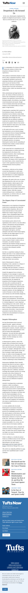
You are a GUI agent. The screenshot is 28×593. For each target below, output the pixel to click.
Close (5, 589)
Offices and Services (15, 565)
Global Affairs (14, 8)
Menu (24, 3)
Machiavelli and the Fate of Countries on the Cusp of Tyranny (18, 464)
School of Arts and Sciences (15, 57)
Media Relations (7, 514)
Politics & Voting (16, 459)
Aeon (23, 449)
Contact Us (5, 516)
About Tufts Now (7, 512)
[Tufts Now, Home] (9, 3)
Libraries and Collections (15, 567)
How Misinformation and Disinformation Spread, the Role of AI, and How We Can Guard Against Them (18, 478)
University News (16, 488)
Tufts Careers (15, 563)
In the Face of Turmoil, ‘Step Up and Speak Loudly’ (18, 492)
